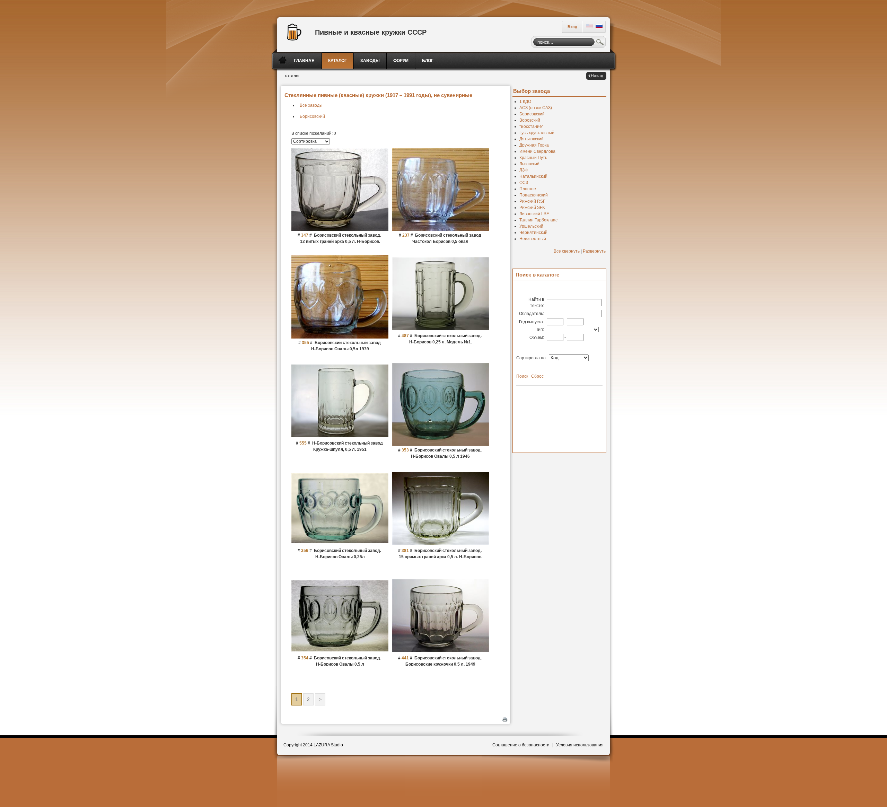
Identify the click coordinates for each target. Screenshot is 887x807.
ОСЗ (523, 182)
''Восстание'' (531, 126)
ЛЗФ (523, 170)
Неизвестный (532, 238)
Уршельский (531, 226)
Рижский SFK (532, 207)
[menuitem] (305, 60)
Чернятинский (533, 232)
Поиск (600, 43)
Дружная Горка (534, 145)
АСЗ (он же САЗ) (535, 107)
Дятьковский (531, 139)
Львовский (529, 163)
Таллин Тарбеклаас (538, 220)
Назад (597, 75)
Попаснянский (533, 195)
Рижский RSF (532, 201)
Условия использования (580, 745)
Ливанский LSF (534, 213)
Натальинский (533, 176)
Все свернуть (567, 251)
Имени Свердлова (537, 151)
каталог (292, 75)
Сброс (537, 376)
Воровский (529, 120)
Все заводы (311, 105)
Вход (572, 27)
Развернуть (594, 251)
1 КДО (525, 101)
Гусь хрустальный (536, 132)
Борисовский (312, 116)
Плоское (527, 188)
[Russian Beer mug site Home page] (293, 31)
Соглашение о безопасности (521, 745)
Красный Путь (533, 157)
